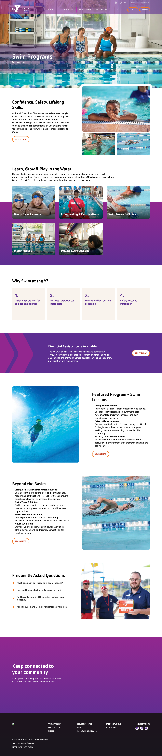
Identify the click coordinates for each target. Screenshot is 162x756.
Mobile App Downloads (87, 731)
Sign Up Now (20, 139)
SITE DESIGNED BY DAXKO (23, 747)
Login (133, 3)
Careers (51, 731)
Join (133, 10)
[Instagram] (120, 2)
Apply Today (141, 353)
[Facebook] (116, 2)
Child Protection (84, 724)
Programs (16, 62)
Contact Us (111, 728)
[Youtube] (125, 2)
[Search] (118, 9)
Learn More (100, 454)
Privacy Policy (54, 724)
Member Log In (54, 728)
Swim (25, 62)
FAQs (79, 728)
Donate (145, 10)
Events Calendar (113, 724)
